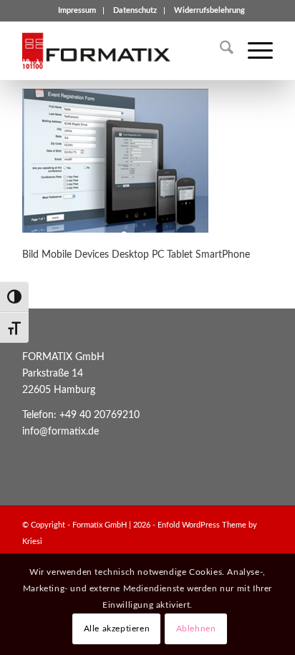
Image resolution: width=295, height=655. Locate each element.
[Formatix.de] (122, 50)
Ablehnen (196, 628)
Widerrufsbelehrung (209, 10)
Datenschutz (135, 10)
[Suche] (219, 50)
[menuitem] (77, 10)
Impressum (77, 10)
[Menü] (253, 50)
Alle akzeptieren (117, 628)
